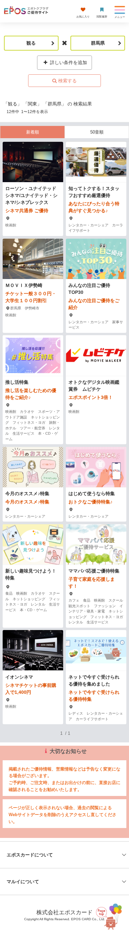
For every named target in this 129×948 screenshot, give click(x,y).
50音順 (97, 132)
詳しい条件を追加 (68, 62)
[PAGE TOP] (109, 915)
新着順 (32, 132)
